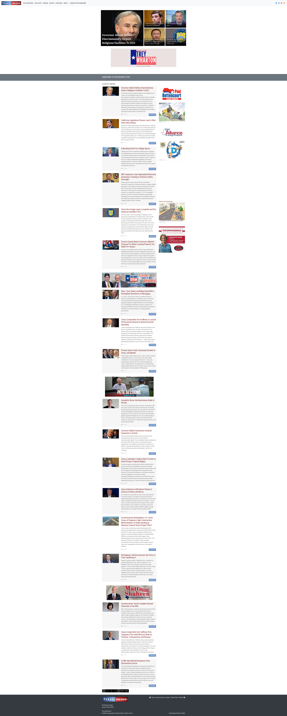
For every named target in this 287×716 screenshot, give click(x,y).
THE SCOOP (38, 3)
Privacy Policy (119, 713)
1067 (122, 691)
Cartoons (58, 3)
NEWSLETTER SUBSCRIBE (78, 3)
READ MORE (152, 114)
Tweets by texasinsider (166, 201)
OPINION (45, 3)
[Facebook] (150, 697)
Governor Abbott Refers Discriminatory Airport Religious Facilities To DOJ (118, 39)
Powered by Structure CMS (177, 713)
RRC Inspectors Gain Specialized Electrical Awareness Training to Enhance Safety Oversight (154, 41)
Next (126, 691)
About (66, 3)
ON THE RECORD (28, 3)
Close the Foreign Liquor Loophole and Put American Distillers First (174, 41)
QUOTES (51, 3)
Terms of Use (128, 713)
